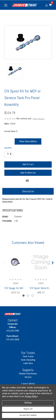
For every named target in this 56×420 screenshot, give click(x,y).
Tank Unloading (28, 360)
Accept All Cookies (28, 415)
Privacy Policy (31, 396)
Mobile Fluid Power (28, 374)
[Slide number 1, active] (23, 295)
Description (28, 191)
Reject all (28, 409)
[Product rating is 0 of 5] (10, 119)
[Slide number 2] (28, 295)
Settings (28, 403)
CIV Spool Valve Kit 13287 (41, 288)
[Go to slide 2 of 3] (53, 262)
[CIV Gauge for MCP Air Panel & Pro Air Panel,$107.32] (15, 261)
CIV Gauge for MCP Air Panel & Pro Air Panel (15, 288)
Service (28, 377)
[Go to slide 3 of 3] (3, 262)
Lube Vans (28, 363)
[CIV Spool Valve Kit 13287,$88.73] (41, 261)
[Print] (27, 180)
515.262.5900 (12, 327)
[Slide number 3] (32, 295)
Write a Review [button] (38, 118)
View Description (28, 141)
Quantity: (8, 148)
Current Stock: (10, 131)
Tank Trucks (28, 356)
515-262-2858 (12, 338)
